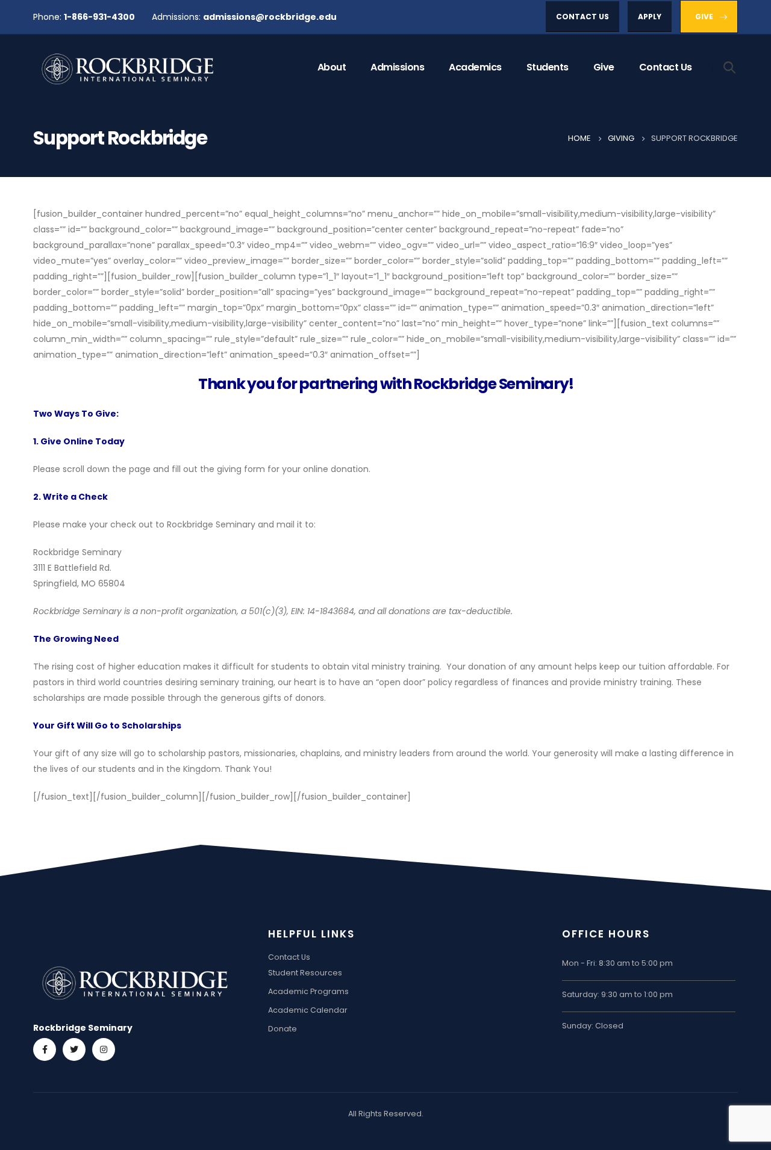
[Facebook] (44, 1049)
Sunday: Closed (592, 1026)
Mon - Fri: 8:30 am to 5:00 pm (617, 963)
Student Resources (305, 973)
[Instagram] (103, 1049)
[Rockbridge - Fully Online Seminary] (129, 68)
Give (603, 67)
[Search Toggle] (730, 67)
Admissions (397, 67)
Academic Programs (308, 991)
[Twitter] (74, 1049)
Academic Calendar (308, 1010)
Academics (475, 67)
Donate (282, 1029)
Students (547, 67)
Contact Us (665, 67)
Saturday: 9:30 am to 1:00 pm (617, 994)
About (331, 67)
